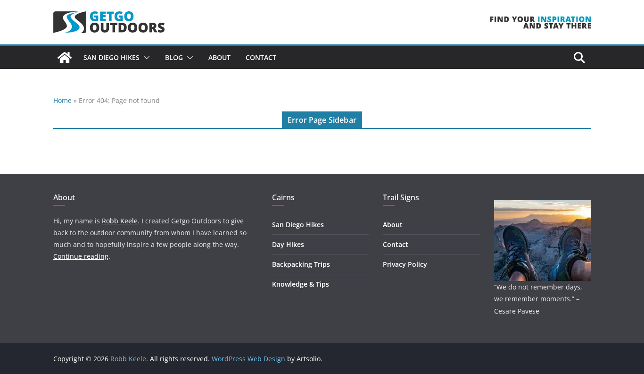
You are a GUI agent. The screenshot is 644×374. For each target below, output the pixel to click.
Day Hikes (288, 244)
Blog (174, 57)
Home (62, 100)
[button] (145, 57)
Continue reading (80, 256)
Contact (261, 57)
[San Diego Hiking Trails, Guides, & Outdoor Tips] (64, 57)
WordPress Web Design (248, 358)
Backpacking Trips (301, 264)
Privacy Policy (405, 264)
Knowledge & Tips (300, 284)
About (219, 57)
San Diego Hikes (111, 57)
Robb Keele (120, 220)
